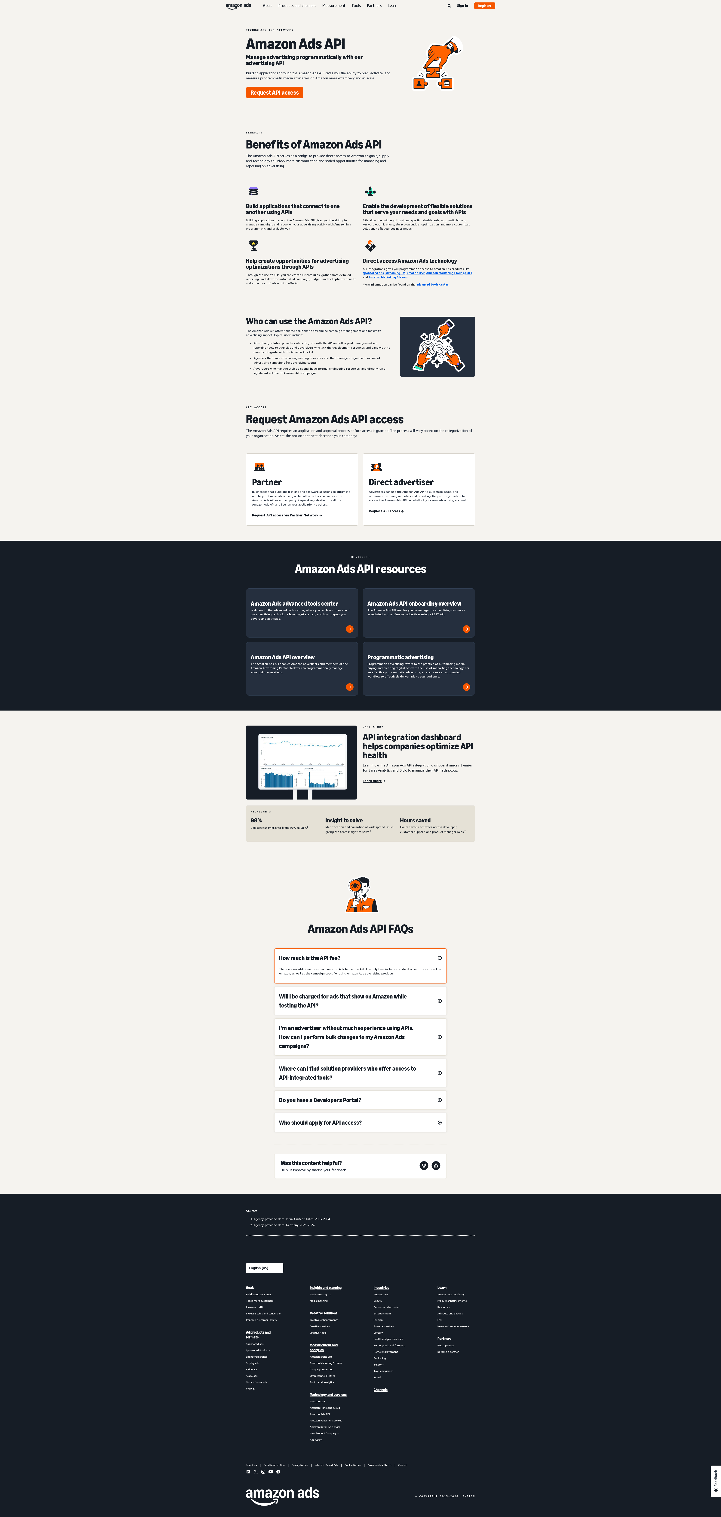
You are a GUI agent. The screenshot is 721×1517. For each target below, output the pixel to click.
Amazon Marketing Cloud (325, 1407)
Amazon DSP (317, 1401)
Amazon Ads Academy (450, 1294)
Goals (267, 5)
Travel (377, 1377)
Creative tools (318, 1332)
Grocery (378, 1332)
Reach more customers (260, 1300)
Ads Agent (316, 1439)
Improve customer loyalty (261, 1319)
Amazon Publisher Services (326, 1420)
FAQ (439, 1319)
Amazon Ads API (320, 1414)
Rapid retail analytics (322, 1382)
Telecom (379, 1364)
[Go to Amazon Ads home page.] (282, 1496)
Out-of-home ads (256, 1382)
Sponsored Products (258, 1350)
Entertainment (382, 1313)
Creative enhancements (324, 1319)
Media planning (319, 1300)
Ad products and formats (258, 1334)
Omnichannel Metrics (322, 1375)
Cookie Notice (353, 1465)
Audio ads (252, 1375)
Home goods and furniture (389, 1345)
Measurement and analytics (324, 1347)
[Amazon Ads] (235, 5)
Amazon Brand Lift (321, 1356)
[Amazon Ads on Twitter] (255, 1472)
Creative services (320, 1326)
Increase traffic (255, 1307)
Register (485, 6)
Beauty (378, 1300)
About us (251, 1465)
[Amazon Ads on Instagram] (263, 1472)
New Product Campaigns (324, 1433)
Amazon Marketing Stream (326, 1363)
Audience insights (320, 1294)
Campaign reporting (321, 1369)
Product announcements (452, 1300)
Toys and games (383, 1370)
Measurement (333, 5)
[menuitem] (265, 1363)
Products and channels (297, 5)
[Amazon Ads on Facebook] (278, 1472)
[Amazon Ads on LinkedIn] (248, 1472)
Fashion (378, 1319)
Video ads (252, 1369)
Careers (402, 1465)
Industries (381, 1287)
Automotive (381, 1294)
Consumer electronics (387, 1307)
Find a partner (445, 1345)
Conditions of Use (274, 1465)
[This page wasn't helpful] (423, 1166)
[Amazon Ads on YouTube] (270, 1472)
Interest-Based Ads (326, 1465)
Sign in (462, 5)
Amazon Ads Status (379, 1465)
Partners (374, 5)
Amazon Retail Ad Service (325, 1426)
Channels (381, 1389)
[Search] (449, 6)
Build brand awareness (259, 1294)
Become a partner (448, 1351)
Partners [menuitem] (444, 1338)
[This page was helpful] (435, 1166)
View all (250, 1388)
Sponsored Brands (257, 1356)
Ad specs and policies (450, 1313)
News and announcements (453, 1326)
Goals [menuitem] (250, 1287)
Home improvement (386, 1351)
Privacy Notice (300, 1465)
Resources (443, 1307)
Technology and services (328, 1394)
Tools (356, 5)
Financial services (384, 1326)
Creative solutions (323, 1313)
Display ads (252, 1363)
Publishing (380, 1358)
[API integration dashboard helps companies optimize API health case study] (301, 763)
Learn (392, 5)
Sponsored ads (255, 1343)
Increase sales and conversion (263, 1313)
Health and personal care (388, 1339)
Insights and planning (326, 1287)
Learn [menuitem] (441, 1287)
